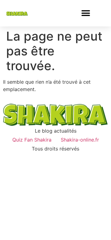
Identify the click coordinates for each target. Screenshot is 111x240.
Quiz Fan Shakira (31, 140)
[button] (86, 13)
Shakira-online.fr (80, 140)
